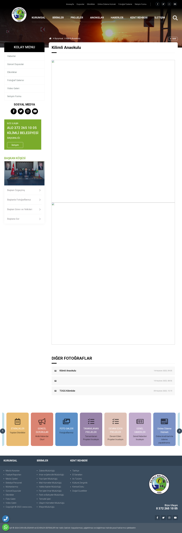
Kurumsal (59, 38)
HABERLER (117, 17)
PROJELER (77, 17)
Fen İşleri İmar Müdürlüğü (50, 491)
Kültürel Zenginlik (79, 483)
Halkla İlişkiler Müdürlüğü (50, 487)
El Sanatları (77, 475)
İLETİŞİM (160, 17)
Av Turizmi (77, 479)
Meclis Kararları (13, 471)
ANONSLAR (97, 17)
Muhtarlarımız (12, 487)
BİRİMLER (58, 17)
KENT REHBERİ (138, 17)
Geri (174, 39)
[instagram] (169, 4)
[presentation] (2, 431)
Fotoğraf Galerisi (125, 4)
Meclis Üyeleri (12, 479)
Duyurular (81, 4)
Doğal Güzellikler (79, 491)
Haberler (11, 56)
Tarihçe (75, 471)
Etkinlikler (91, 4)
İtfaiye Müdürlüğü (46, 507)
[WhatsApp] (5, 527)
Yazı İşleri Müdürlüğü (48, 479)
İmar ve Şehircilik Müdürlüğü (51, 475)
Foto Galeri (10, 499)
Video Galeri (13, 88)
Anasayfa (70, 4)
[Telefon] (5, 518)
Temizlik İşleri (45, 499)
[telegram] (163, 4)
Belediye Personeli (14, 483)
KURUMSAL (38, 17)
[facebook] (158, 4)
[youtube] (175, 4)
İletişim (15, 145)
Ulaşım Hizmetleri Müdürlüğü (51, 503)
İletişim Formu (140, 4)
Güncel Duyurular (15, 64)
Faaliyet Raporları (13, 475)
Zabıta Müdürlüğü (47, 471)
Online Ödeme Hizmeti (107, 4)
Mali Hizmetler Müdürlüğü (50, 483)
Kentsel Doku (78, 487)
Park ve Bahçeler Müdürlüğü (51, 495)
